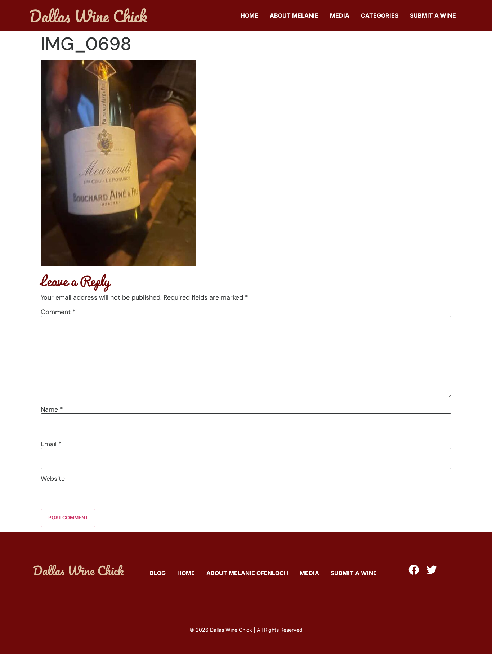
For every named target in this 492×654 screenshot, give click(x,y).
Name (52, 409)
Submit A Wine (433, 15)
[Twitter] (431, 570)
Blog (158, 573)
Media (339, 15)
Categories (379, 15)
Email (51, 444)
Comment (58, 312)
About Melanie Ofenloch (247, 573)
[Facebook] (413, 570)
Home (249, 15)
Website (53, 478)
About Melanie (294, 15)
